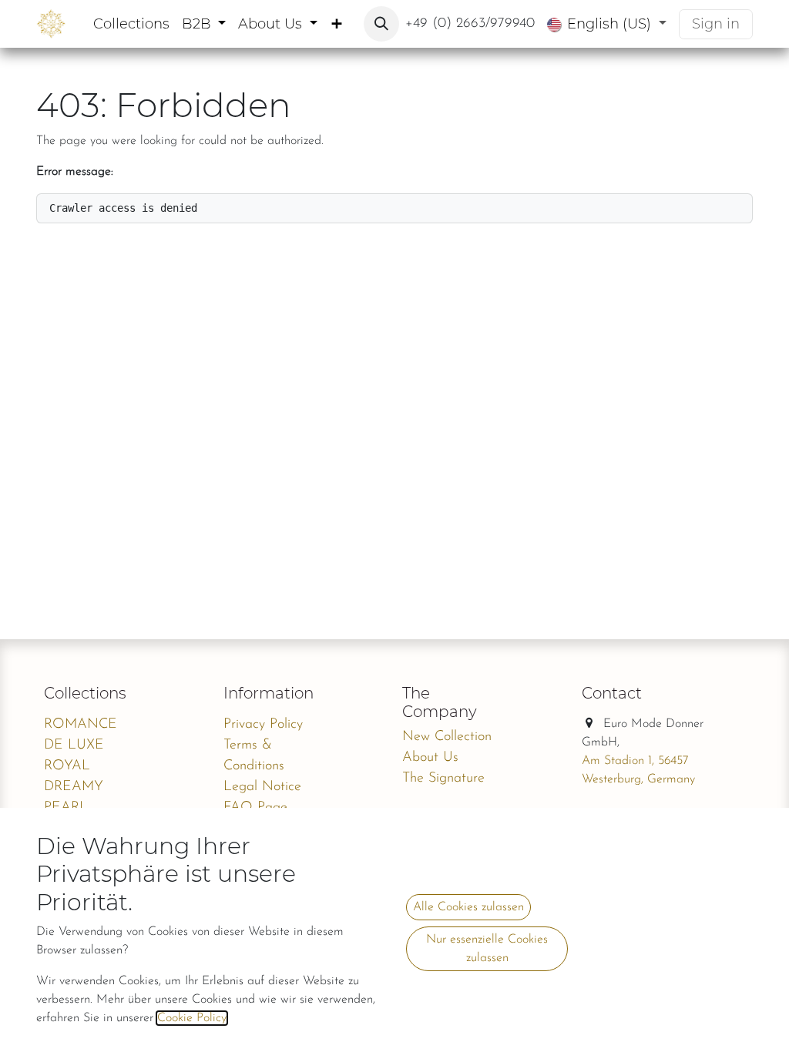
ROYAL (67, 766)
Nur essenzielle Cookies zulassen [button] (487, 948)
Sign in (716, 23)
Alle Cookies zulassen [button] (468, 907)
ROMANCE (80, 725)
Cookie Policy (192, 1018)
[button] (381, 24)
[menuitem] (131, 24)
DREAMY (73, 787)
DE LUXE (74, 745)
